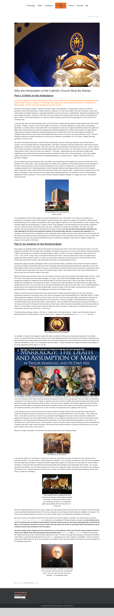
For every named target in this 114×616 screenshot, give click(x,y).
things (52, 537)
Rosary (67, 532)
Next (96, 16)
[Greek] (26, 592)
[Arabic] (15, 592)
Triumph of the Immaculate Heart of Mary (27, 520)
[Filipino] (21, 592)
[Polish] (21, 595)
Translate (24, 599)
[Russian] (24, 595)
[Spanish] (26, 595)
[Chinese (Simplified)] (16, 592)
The (63, 532)
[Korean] (18, 595)
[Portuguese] (22, 595)
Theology (36, 582)
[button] (81, 5)
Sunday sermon (82, 314)
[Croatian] (18, 592)
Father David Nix (19, 582)
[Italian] (16, 595)
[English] (19, 592)
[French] (22, 592)
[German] (24, 592)
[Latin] (19, 595)
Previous (91, 16)
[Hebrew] (15, 595)
